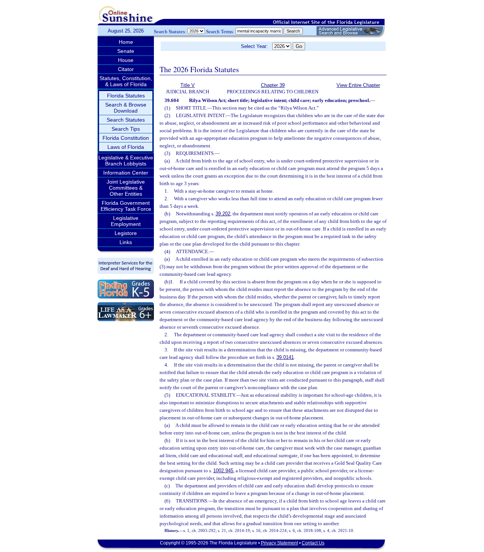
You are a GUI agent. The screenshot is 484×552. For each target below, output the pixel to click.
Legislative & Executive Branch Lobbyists (125, 161)
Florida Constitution (125, 138)
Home (126, 42)
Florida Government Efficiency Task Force (126, 206)
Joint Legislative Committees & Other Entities (126, 188)
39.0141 (285, 357)
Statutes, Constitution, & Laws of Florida (125, 81)
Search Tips (126, 129)
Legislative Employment (126, 221)
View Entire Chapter (358, 85)
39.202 (223, 213)
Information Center (125, 173)
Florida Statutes (126, 96)
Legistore (126, 233)
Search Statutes (126, 120)
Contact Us (313, 543)
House (125, 60)
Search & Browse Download (125, 108)
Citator (126, 69)
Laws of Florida (125, 147)
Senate (125, 51)
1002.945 (223, 470)
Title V (187, 85)
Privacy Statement (279, 543)
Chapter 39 (273, 85)
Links (125, 242)
